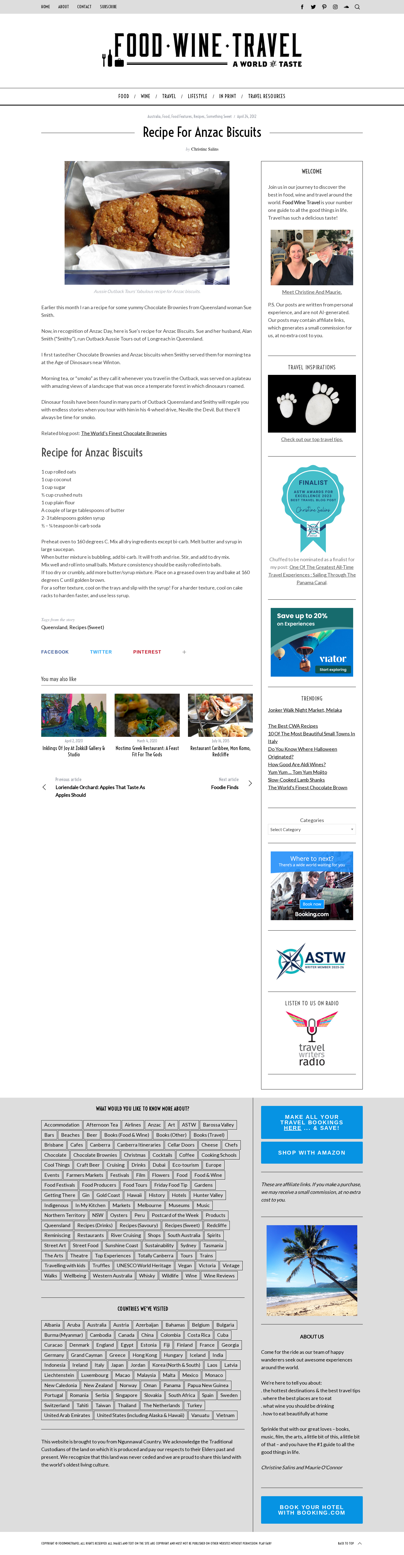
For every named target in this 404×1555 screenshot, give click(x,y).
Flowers (161, 1175)
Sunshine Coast (121, 1245)
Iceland (198, 1355)
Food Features (181, 116)
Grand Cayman (87, 1355)
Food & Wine (208, 1175)
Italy (99, 1365)
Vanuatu (200, 1415)
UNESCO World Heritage (144, 1265)
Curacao (53, 1345)
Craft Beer (88, 1165)
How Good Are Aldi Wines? (297, 764)
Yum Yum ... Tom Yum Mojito (297, 772)
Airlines (133, 1125)
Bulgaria (225, 1325)
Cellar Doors (181, 1145)
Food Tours (135, 1185)
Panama (172, 1385)
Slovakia (153, 1395)
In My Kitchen (90, 1205)
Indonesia (54, 1365)
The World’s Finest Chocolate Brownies (124, 433)
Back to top (346, 1543)
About (63, 6)
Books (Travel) (209, 1135)
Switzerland (57, 1405)
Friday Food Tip (170, 1185)
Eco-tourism (185, 1165)
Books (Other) (171, 1135)
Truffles (101, 1265)
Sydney (188, 1245)
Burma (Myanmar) (63, 1335)
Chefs (231, 1145)
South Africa (181, 1395)
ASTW (189, 1125)
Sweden (229, 1395)
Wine (191, 1275)
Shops (154, 1235)
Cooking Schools (219, 1155)
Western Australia (112, 1275)
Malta (169, 1375)
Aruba (73, 1325)
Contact (84, 6)
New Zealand (98, 1385)
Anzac (154, 1125)
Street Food (85, 1245)
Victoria (207, 1265)
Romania (79, 1395)
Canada (126, 1335)
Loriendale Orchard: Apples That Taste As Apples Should (100, 787)
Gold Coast (108, 1195)
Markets (121, 1205)
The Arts (53, 1255)
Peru (139, 1215)
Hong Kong (144, 1355)
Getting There (59, 1195)
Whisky (147, 1275)
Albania (52, 1325)
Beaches (70, 1135)
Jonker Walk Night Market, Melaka (305, 710)
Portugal (53, 1395)
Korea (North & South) (176, 1365)
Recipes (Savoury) (139, 1225)
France (207, 1345)
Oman (150, 1385)
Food (166, 116)
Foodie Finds (225, 783)
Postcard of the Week (175, 1215)
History (157, 1195)
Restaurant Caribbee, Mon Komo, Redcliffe (220, 751)
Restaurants (90, 1235)
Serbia (102, 1395)
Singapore (126, 1395)
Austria (121, 1325)
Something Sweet (219, 116)
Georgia (230, 1345)
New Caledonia (60, 1385)
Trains (206, 1255)
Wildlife (170, 1275)
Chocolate (55, 1155)
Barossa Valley (218, 1125)
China (147, 1335)
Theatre (79, 1255)
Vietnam (225, 1415)
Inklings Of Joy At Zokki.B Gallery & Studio (74, 751)
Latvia (230, 1365)
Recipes (199, 116)
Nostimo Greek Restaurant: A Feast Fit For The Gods (147, 751)
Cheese (209, 1145)
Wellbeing (75, 1275)
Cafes (76, 1145)
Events (51, 1175)
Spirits (214, 1235)
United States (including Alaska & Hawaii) (140, 1415)
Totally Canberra (155, 1255)
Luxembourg (94, 1375)
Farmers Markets (84, 1175)
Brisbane (53, 1145)
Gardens (203, 1185)
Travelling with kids (64, 1265)
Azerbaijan (147, 1325)
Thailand (127, 1405)
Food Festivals (59, 1185)
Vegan (185, 1265)
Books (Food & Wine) (126, 1135)
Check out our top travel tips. (312, 439)
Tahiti (82, 1405)
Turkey (194, 1405)
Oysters (119, 1215)
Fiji (167, 1345)
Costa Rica (198, 1335)
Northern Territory (64, 1215)
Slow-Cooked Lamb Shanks (296, 780)
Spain (208, 1395)
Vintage (231, 1265)
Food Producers (99, 1185)
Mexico (190, 1375)
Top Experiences (113, 1255)
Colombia (171, 1335)
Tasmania (213, 1245)
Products (215, 1215)
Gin (86, 1195)
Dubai (159, 1165)
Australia (154, 116)
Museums (179, 1205)
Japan (117, 1365)
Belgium (200, 1325)
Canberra (100, 1145)
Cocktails (162, 1155)
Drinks (138, 1165)
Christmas (135, 1155)
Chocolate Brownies (95, 1155)
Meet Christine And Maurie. (312, 292)
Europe (214, 1165)
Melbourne (149, 1205)
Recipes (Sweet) (86, 627)
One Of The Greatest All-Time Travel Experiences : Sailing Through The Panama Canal (312, 574)
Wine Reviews (219, 1275)
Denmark (79, 1345)
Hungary (173, 1355)
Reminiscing (57, 1235)
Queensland (54, 627)
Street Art (55, 1245)
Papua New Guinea (207, 1385)
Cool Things (57, 1165)
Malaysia (146, 1375)
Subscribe (108, 6)
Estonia (148, 1345)
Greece (117, 1355)
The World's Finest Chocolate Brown (307, 787)
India (217, 1355)
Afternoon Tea (102, 1125)
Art (171, 1125)
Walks (50, 1275)
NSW (97, 1215)
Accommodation (61, 1125)
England (105, 1345)
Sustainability (159, 1245)
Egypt (127, 1345)
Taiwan (103, 1405)
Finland (185, 1345)
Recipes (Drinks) (95, 1225)
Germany (54, 1355)
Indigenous (56, 1205)
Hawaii (134, 1195)
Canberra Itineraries (139, 1145)
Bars (49, 1135)
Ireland (80, 1365)
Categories (312, 820)
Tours (186, 1255)
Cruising (115, 1165)
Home (45, 6)
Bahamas (175, 1325)
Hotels (179, 1195)
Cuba (222, 1335)
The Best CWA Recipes (293, 726)
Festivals (119, 1175)
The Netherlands (161, 1405)
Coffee (187, 1155)
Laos (212, 1365)
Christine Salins (204, 149)
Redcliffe (217, 1225)
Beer (92, 1135)
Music (203, 1205)
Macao (122, 1375)
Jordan (138, 1365)
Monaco (214, 1375)
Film (140, 1175)
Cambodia (100, 1335)
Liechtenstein (59, 1375)
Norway (128, 1385)
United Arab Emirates (67, 1415)
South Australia (184, 1235)
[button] (147, 223)
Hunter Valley (208, 1195)
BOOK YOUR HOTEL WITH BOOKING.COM (312, 1510)
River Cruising (126, 1235)
